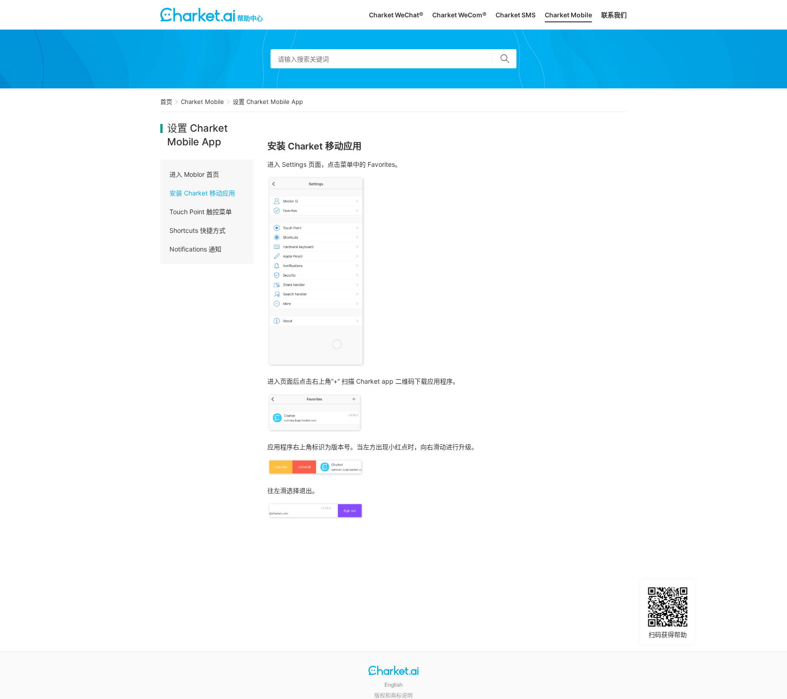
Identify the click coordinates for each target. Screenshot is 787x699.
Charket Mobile (568, 15)
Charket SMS (516, 15)
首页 (166, 101)
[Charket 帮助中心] (393, 671)
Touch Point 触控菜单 (200, 212)
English (393, 684)
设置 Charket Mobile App (268, 101)
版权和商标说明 (393, 695)
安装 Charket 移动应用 (202, 193)
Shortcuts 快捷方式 (197, 230)
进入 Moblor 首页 (194, 174)
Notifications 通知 (195, 249)
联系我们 (614, 15)
